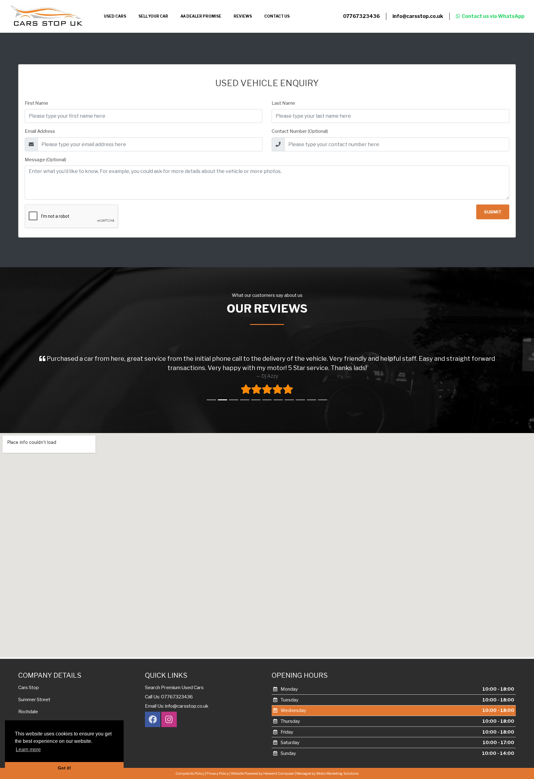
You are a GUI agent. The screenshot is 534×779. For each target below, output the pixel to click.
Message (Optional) (45, 159)
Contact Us (277, 16)
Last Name (283, 103)
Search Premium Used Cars (174, 714)
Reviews (243, 16)
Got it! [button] (64, 767)
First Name (36, 103)
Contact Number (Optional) (300, 131)
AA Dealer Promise (200, 16)
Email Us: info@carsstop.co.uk (176, 733)
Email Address (40, 131)
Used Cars (115, 16)
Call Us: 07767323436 (169, 723)
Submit (493, 211)
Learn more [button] (28, 749)
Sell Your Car (153, 16)
